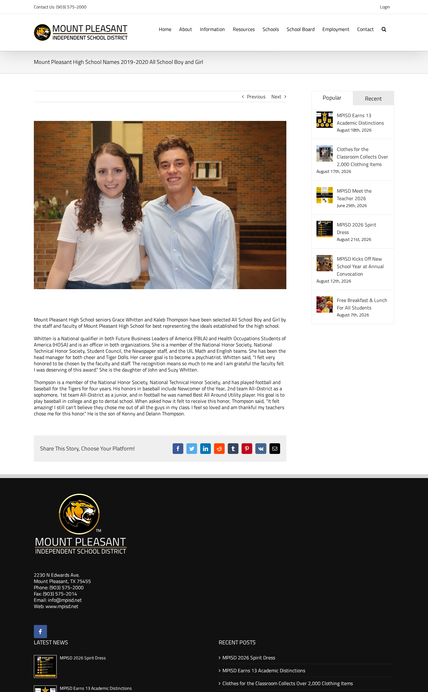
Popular (332, 97)
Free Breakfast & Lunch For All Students (362, 303)
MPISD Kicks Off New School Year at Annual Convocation (360, 266)
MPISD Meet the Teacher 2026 (354, 194)
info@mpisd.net (65, 600)
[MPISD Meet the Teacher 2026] (324, 191)
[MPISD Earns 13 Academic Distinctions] (324, 115)
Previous (256, 96)
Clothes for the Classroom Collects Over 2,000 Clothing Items (362, 156)
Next (276, 96)
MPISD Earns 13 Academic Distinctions (360, 119)
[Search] (384, 28)
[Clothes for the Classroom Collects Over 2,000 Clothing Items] (324, 149)
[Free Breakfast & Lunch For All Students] (324, 300)
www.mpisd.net (61, 606)
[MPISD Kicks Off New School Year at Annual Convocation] (324, 259)
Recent (373, 98)
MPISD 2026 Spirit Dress (356, 228)
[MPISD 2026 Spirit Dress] (324, 224)
